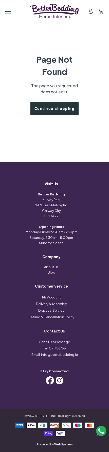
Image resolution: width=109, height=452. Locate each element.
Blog (51, 272)
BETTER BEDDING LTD (48, 415)
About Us (51, 267)
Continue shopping (54, 108)
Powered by (54, 444)
